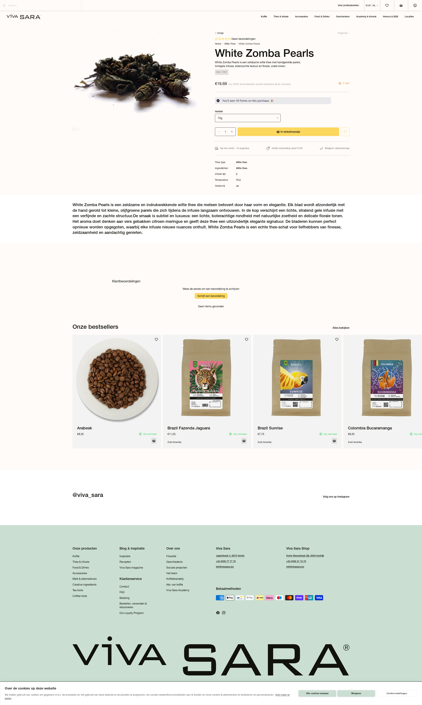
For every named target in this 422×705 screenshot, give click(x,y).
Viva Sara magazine (131, 567)
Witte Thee (230, 43)
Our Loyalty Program (132, 613)
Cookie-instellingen (397, 693)
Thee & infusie (81, 562)
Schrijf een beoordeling (211, 296)
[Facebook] (218, 613)
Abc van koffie (174, 584)
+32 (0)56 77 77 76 (226, 561)
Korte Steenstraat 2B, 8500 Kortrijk (305, 555)
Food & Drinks (81, 567)
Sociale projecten (176, 567)
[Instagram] (224, 613)
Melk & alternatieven (85, 579)
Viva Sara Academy (177, 590)
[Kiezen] (153, 441)
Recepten (125, 562)
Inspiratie (125, 556)
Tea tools (78, 590)
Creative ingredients (84, 584)
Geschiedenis (174, 562)
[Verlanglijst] (345, 131)
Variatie (219, 111)
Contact (124, 586)
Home (218, 43)
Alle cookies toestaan (317, 693)
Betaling (124, 598)
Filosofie (171, 556)
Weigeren (356, 693)
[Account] (415, 5)
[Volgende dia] (345, 391)
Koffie (76, 556)
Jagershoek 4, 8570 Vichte (230, 555)
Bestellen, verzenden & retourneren (133, 605)
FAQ (122, 592)
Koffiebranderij (174, 579)
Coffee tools (80, 596)
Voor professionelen (348, 5)
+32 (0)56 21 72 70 (296, 561)
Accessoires (80, 573)
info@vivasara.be (225, 566)
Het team (171, 573)
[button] (223, 38)
